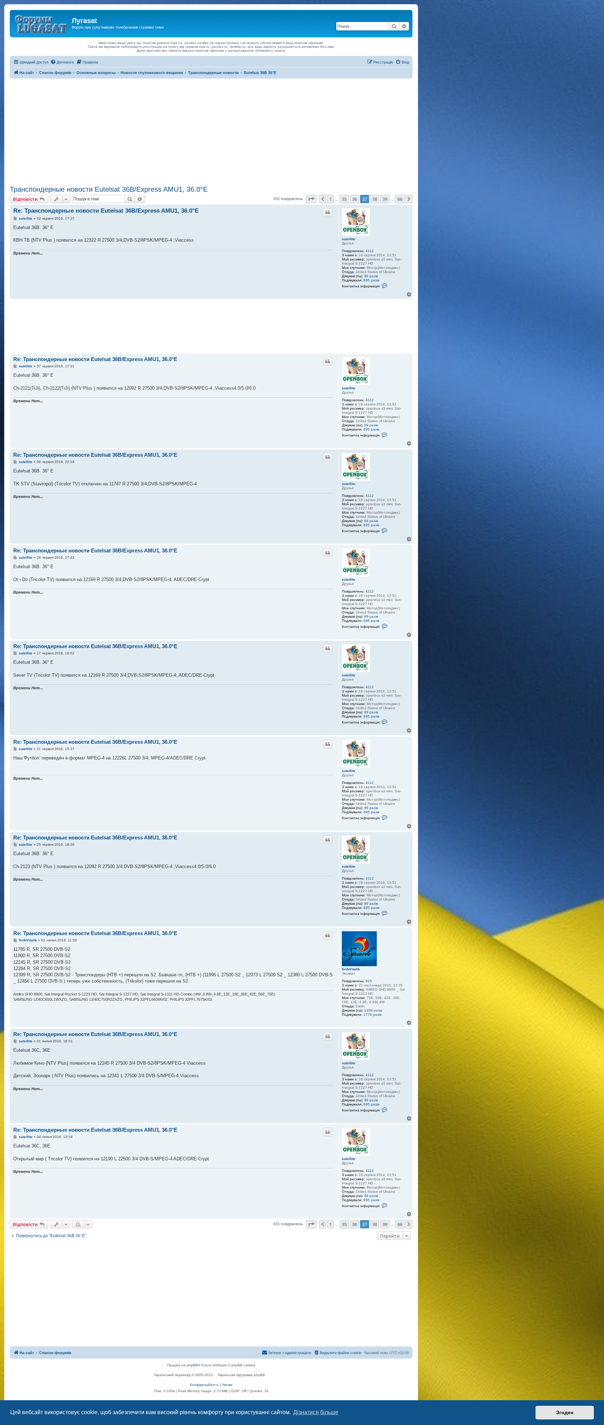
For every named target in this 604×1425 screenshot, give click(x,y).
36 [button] (354, 199)
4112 (370, 251)
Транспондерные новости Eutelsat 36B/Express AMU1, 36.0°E (109, 189)
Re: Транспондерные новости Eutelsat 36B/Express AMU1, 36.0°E (106, 210)
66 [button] (399, 199)
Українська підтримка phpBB (241, 1375)
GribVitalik (351, 969)
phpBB (192, 1365)
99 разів (371, 276)
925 (369, 981)
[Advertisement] (211, 131)
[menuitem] (62, 62)
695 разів (371, 280)
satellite (348, 239)
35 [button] (344, 199)
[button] (311, 199)
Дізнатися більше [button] (315, 1412)
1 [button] (330, 199)
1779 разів (372, 1014)
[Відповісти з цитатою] (327, 212)
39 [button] (384, 199)
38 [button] (374, 199)
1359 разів (373, 1010)
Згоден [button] (564, 1412)
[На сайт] (42, 23)
